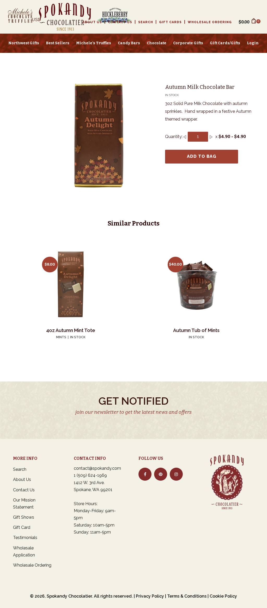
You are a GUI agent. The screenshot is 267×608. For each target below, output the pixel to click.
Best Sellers (57, 43)
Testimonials (25, 537)
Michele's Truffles (93, 43)
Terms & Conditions (187, 596)
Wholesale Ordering (210, 22)
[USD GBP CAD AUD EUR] (38, 21)
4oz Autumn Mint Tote (70, 330)
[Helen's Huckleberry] (111, 17)
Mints (61, 337)
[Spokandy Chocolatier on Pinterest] (160, 474)
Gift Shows (23, 517)
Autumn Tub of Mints (196, 330)
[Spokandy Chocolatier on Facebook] (144, 474)
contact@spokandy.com (97, 468)
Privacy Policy (150, 596)
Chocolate (156, 43)
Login (253, 43)
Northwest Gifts (23, 43)
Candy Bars (129, 43)
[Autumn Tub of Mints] (196, 285)
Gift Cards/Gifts (225, 43)
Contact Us (120, 22)
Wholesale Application (24, 551)
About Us (92, 22)
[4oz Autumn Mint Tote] (71, 285)
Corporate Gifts (188, 43)
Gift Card (21, 527)
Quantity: (174, 136)
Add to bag (201, 156)
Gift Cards (170, 22)
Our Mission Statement (24, 504)
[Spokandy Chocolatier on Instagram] (176, 474)
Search (145, 22)
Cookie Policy (223, 596)
